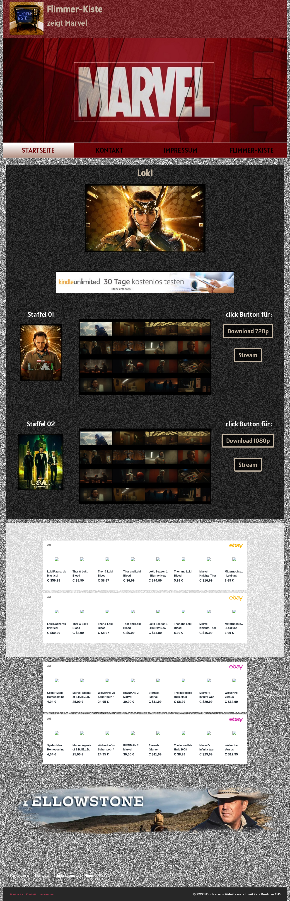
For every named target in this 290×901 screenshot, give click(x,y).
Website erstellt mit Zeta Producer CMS (252, 894)
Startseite (38, 150)
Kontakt (109, 150)
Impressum (180, 150)
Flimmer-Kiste (75, 9)
